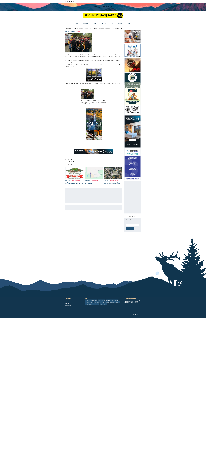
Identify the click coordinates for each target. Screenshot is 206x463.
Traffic (112, 23)
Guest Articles (108, 300)
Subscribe (130, 228)
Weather (104, 23)
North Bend (78, 31)
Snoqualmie (117, 302)
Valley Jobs (67, 303)
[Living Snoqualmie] (103, 6)
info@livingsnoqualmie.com (128, 304)
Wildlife (105, 304)
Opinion (95, 23)
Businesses (87, 300)
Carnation (92, 300)
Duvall (96, 300)
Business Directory (68, 305)
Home (77, 23)
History (113, 300)
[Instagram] (70, 162)
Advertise (67, 301)
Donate (66, 300)
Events (120, 23)
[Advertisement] (94, 195)
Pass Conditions (96, 302)
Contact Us (67, 307)
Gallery (128, 23)
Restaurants (107, 302)
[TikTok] (72, 162)
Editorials (99, 300)
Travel (98, 304)
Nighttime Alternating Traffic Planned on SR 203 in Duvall (94, 182)
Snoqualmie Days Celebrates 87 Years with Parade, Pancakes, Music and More (74, 182)
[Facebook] (68, 162)
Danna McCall (73, 31)
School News (112, 302)
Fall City (103, 300)
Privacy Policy (81, 314)
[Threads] (66, 162)
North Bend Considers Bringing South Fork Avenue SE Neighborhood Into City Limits (113, 183)
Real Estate (102, 302)
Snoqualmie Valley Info (76, 180)
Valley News (86, 23)
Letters (116, 300)
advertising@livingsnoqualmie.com (129, 307)
